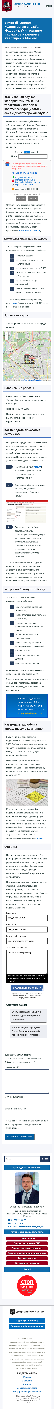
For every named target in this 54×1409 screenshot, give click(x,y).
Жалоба (38, 47)
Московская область (27, 1388)
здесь (40, 838)
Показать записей (26, 152)
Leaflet (24, 380)
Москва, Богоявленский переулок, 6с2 (27, 1227)
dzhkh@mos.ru (16, 1223)
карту (14, 303)
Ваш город (11, 924)
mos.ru (37, 467)
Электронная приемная (27, 1263)
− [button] (6, 338)
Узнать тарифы (27, 1238)
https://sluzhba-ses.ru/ (25, 185)
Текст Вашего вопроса (16, 948)
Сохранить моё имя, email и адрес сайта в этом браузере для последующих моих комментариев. (26, 1124)
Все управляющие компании (27, 1392)
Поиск (45, 1159)
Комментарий (12, 1067)
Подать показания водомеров (27, 1248)
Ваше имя (11, 913)
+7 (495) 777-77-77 (18, 1220)
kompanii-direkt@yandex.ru (27, 182)
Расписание (22, 47)
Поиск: (14, 156)
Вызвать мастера (27, 1258)
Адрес (7, 47)
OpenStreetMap (36, 380)
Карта (13, 47)
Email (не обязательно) (15, 1109)
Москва (27, 1377)
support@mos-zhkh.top (27, 1320)
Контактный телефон (16, 936)
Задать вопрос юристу (27, 988)
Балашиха (27, 1381)
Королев (27, 1384)
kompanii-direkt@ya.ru (25, 180)
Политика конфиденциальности (27, 1326)
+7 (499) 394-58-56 (23, 177)
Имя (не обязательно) (15, 1097)
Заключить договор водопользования (27, 1253)
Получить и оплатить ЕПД (27, 1243)
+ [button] (6, 334)
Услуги (31, 47)
